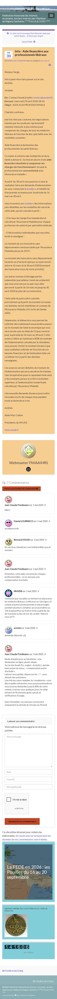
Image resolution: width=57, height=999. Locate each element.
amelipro (31, 188)
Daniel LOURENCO (23, 521)
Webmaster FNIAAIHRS (16, 60)
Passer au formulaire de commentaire (20, 488)
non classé (45, 60)
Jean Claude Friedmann (17, 505)
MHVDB (18, 591)
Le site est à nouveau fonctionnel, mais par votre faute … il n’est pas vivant (30, 34)
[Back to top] (50, 992)
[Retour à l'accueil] (28, 9)
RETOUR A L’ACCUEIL (12, 970)
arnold (17, 628)
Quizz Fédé (27, 41)
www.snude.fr (12, 429)
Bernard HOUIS (22, 539)
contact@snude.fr (42, 97)
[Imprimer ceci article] (50, 64)
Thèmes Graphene (27, 995)
